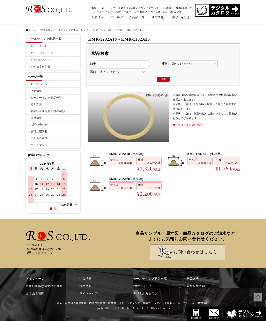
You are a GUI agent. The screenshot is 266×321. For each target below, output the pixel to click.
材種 (164, 63)
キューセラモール (41, 53)
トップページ (39, 84)
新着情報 (97, 17)
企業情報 (158, 17)
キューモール (39, 46)
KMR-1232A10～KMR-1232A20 (123, 30)
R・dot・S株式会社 (39, 30)
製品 (93, 71)
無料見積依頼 (39, 131)
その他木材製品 (40, 66)
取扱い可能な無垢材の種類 (47, 111)
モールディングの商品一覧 (68, 30)
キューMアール (94, 30)
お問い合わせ (180, 17)
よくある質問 (39, 138)
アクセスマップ (42, 253)
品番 (93, 63)
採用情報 (36, 117)
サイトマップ (39, 145)
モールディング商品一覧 (127, 17)
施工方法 (36, 104)
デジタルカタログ (145, 293)
